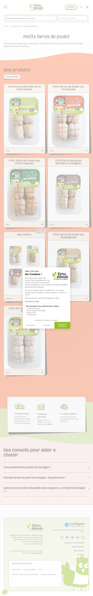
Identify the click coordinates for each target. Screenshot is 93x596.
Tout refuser (30, 325)
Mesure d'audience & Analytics (36, 310)
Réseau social (31, 313)
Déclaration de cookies (32, 301)
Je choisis (46, 325)
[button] (4, 592)
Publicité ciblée (31, 315)
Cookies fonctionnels (33, 308)
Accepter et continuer (62, 325)
